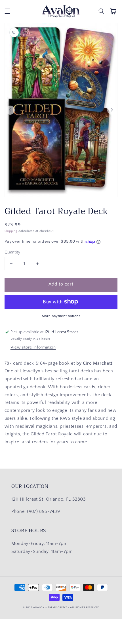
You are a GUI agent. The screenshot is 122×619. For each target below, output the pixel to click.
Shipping (11, 231)
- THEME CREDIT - (57, 607)
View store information (33, 347)
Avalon (38, 607)
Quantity (12, 252)
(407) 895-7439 (43, 511)
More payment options (61, 316)
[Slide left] (10, 110)
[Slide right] (111, 110)
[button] (7, 11)
